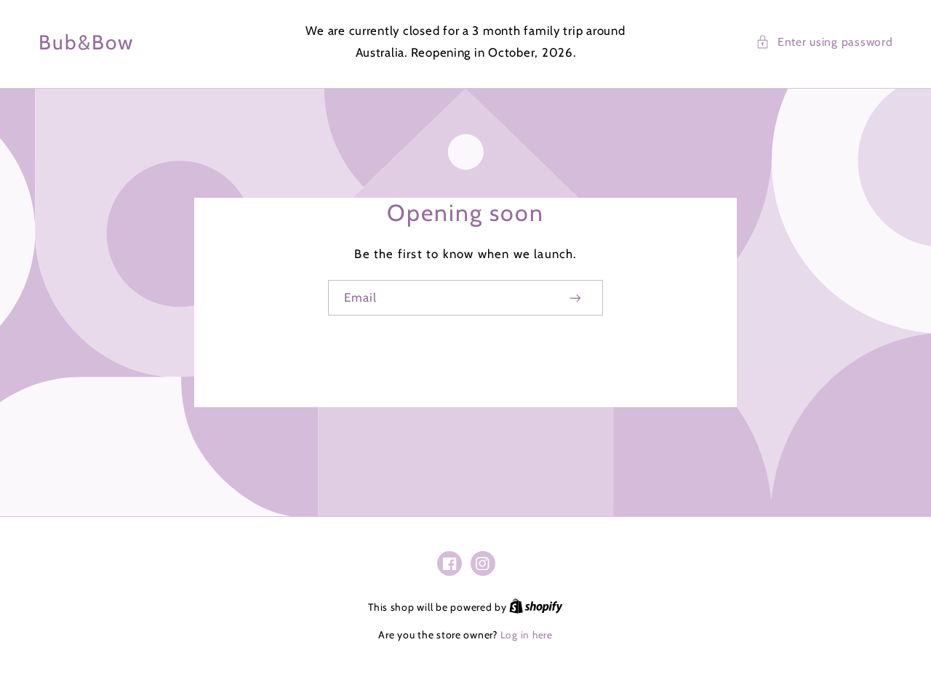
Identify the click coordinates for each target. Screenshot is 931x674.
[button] (824, 42)
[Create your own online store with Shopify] (536, 607)
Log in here (526, 635)
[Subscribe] (576, 298)
